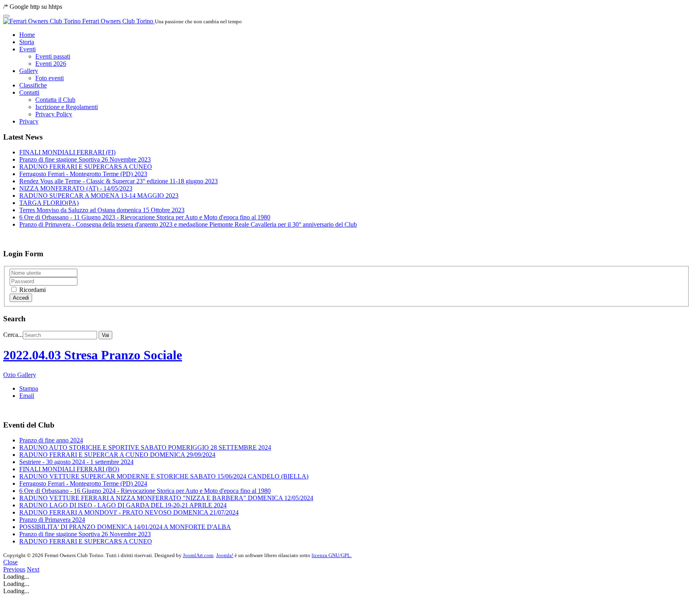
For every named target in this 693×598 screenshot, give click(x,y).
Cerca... (13, 334)
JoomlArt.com (198, 555)
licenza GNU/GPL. (332, 555)
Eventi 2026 (50, 63)
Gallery (28, 70)
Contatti (29, 92)
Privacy (28, 121)
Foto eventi (49, 78)
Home (27, 34)
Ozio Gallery (19, 374)
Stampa (28, 388)
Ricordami (32, 289)
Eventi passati (52, 56)
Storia (26, 42)
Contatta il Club (55, 99)
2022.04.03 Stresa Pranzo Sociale (92, 355)
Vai (105, 335)
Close (10, 562)
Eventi (27, 49)
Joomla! (224, 555)
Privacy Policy (53, 114)
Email (26, 395)
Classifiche (33, 85)
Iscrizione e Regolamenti (66, 106)
